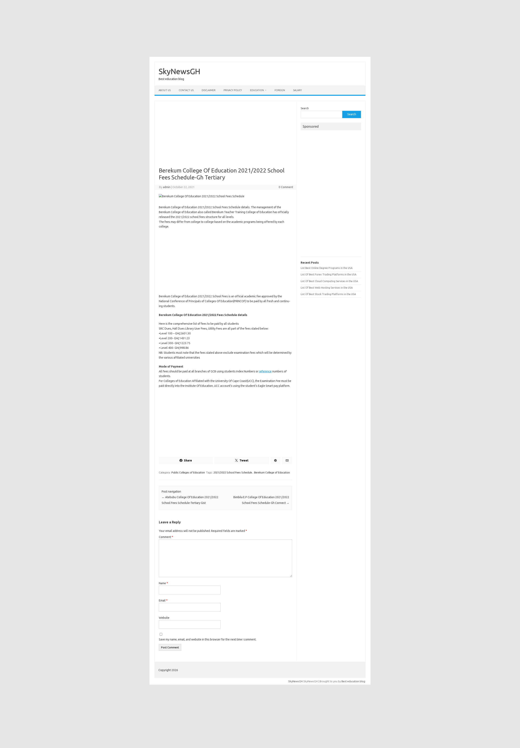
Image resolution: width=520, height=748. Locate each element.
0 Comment (286, 187)
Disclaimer (209, 90)
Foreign (280, 90)
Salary (297, 90)
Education (257, 90)
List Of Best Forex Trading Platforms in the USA (328, 274)
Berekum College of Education (272, 472)
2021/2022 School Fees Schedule (232, 472)
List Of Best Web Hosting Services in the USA (327, 287)
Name (163, 583)
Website (164, 617)
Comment (166, 537)
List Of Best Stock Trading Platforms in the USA (328, 294)
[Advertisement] (260, 28)
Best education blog (353, 681)
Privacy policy (233, 90)
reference (265, 371)
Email (163, 600)
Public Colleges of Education (188, 472)
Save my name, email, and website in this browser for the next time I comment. (207, 639)
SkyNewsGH (179, 71)
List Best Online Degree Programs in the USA (326, 267)
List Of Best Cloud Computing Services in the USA (329, 281)
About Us (165, 90)
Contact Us (186, 90)
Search (305, 108)
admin (166, 187)
